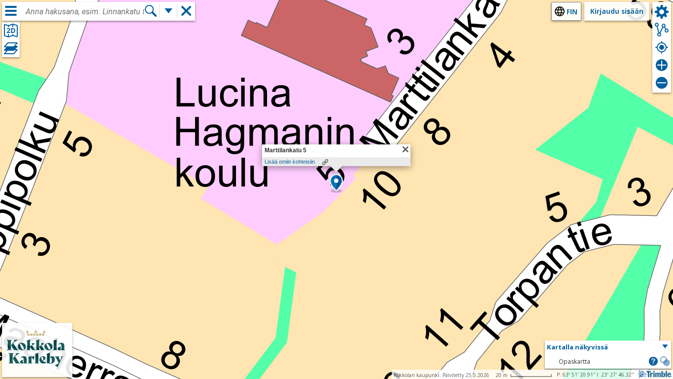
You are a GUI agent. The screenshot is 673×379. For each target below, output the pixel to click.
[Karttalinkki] (325, 162)
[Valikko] (11, 11)
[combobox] (85, 12)
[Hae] (151, 11)
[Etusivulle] (37, 370)
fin (572, 11)
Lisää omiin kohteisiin (290, 162)
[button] (336, 183)
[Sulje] (405, 149)
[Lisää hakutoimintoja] (168, 11)
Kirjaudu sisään (616, 11)
